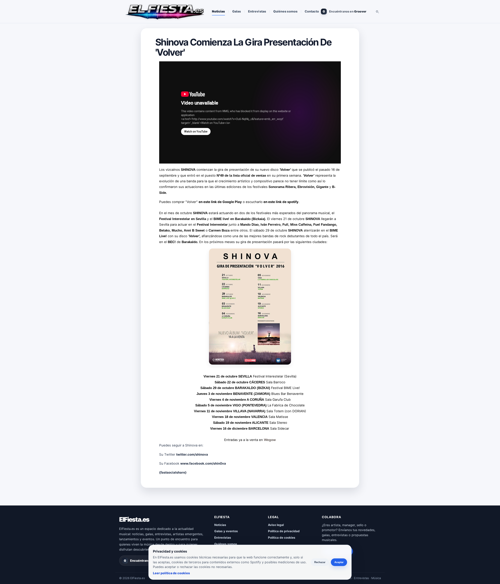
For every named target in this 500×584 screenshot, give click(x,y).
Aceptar (339, 562)
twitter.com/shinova (192, 454)
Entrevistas (257, 11)
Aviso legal (276, 525)
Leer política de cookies (171, 573)
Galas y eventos (226, 531)
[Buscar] (377, 11)
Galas (236, 11)
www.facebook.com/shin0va (203, 463)
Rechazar (319, 562)
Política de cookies (281, 537)
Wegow (270, 440)
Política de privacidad (284, 531)
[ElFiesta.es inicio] (164, 11)
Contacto (312, 11)
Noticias (218, 11)
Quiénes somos (285, 11)
